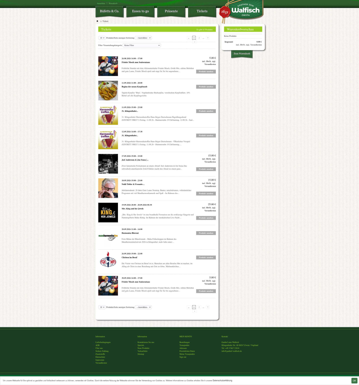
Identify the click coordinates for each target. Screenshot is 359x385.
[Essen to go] (141, 12)
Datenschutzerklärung (222, 380)
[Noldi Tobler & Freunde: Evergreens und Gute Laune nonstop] (108, 188)
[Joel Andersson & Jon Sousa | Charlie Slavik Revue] (108, 164)
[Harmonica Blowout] (108, 237)
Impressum (99, 360)
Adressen (183, 348)
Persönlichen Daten (187, 351)
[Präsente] (172, 12)
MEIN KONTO (186, 336)
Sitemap (141, 354)
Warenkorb (113, 3)
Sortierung (130, 37)
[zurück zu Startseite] (97, 21)
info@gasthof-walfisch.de (232, 351)
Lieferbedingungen (103, 342)
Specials (141, 345)
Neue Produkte (143, 348)
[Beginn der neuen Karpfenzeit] (108, 90)
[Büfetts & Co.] (110, 12)
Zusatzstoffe (100, 354)
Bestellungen (185, 342)
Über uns (99, 348)
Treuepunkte (184, 345)
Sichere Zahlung (102, 351)
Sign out (183, 357)
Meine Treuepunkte (187, 354)
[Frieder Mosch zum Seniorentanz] (108, 66)
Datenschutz (100, 357)
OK (354, 380)
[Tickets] (203, 12)
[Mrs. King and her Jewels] (108, 212)
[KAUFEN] (242, 54)
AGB (97, 345)
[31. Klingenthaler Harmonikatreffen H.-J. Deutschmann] (108, 115)
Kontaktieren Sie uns (146, 342)
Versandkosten (101, 362)
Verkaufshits (142, 351)
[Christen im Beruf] (108, 261)
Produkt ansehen (206, 71)
